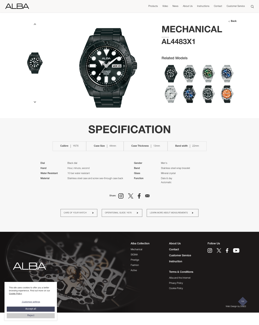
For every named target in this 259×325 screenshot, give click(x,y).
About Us (188, 6)
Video (165, 6)
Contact (218, 6)
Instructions (203, 6)
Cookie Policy (15, 294)
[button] (153, 6)
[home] (17, 6)
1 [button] (108, 108)
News (175, 6)
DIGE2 (243, 307)
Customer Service (236, 6)
